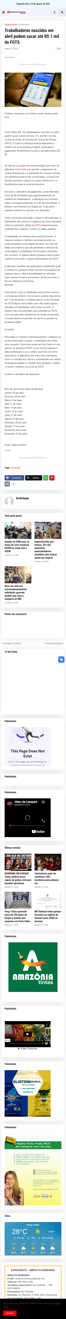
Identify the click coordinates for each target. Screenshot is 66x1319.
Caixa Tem (20, 169)
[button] (3, 12)
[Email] (7, 484)
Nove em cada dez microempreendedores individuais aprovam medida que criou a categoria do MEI (16, 592)
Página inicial (11, 24)
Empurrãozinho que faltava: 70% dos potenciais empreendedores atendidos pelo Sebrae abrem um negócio (46, 549)
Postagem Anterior (12, 643)
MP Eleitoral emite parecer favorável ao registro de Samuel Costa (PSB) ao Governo (48, 916)
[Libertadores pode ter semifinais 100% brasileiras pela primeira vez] (48, 862)
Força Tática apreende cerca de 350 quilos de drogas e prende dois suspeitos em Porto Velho (17, 916)
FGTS (38, 225)
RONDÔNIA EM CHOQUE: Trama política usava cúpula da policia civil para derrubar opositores (18, 878)
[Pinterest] (51, 477)
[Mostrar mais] (13, 484)
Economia (24, 24)
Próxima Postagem (54, 643)
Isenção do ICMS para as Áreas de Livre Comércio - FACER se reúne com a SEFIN (18, 546)
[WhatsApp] (45, 477)
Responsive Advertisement (33, 64)
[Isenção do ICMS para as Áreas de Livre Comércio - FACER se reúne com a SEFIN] (18, 530)
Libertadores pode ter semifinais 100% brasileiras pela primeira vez (47, 878)
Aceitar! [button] (10, 1313)
